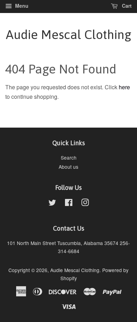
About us (68, 166)
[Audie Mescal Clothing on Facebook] (69, 203)
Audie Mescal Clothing (68, 34)
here (124, 87)
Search (69, 157)
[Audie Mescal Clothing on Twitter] (52, 203)
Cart (126, 5)
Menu (21, 5)
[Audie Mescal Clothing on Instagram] (85, 203)
